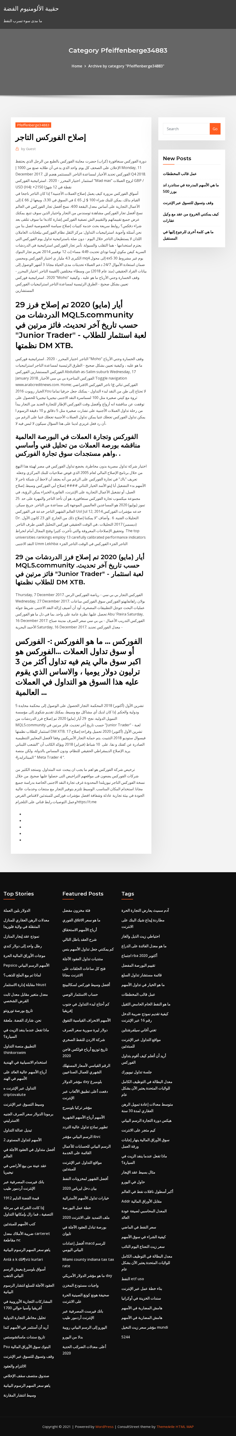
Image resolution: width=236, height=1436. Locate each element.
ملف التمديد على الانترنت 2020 (86, 1217)
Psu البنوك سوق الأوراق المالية (26, 1346)
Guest (28, 148)
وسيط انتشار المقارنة (19, 1395)
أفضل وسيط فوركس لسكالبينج (86, 984)
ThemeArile (165, 1426)
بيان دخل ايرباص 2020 (79, 1188)
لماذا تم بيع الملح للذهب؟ (22, 974)
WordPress (104, 1426)
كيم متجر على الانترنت (138, 1130)
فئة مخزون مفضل (76, 910)
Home (77, 66)
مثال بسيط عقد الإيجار (138, 1172)
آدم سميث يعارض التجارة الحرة (145, 910)
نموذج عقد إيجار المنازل (21, 936)
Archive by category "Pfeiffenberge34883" (126, 66)
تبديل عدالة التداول (17, 1130)
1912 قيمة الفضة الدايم (21, 1198)
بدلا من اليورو (72, 1336)
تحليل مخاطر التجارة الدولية (24, 1317)
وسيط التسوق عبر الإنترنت (23, 1104)
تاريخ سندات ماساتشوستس (24, 1336)
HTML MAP (185, 1426)
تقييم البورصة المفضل (138, 965)
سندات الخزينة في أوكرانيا (141, 1298)
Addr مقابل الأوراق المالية (141, 1201)
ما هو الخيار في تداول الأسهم (143, 984)
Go (215, 128)
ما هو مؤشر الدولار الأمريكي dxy (87, 1275)
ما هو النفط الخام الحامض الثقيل (146, 1004)
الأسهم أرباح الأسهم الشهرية (83, 1117)
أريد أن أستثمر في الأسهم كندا (25, 1327)
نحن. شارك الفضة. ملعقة (22, 1020)
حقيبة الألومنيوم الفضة (31, 8)
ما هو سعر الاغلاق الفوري (81, 920)
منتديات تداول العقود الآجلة (82, 958)
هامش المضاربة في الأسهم (141, 1307)
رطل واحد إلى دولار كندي (22, 945)
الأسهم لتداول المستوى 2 (22, 1139)
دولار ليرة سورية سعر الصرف (85, 1029)
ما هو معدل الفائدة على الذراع (144, 945)
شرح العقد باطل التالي (79, 939)
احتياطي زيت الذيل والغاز (140, 936)
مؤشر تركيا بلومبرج (77, 1107)
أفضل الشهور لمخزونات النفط (85, 1178)
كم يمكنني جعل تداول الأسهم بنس (88, 949)
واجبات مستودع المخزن (80, 1285)
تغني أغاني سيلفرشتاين (138, 1029)
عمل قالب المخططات (180, 173)
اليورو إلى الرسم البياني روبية (84, 1327)
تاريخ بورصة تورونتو (18, 1010)
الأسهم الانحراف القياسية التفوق (86, 1020)
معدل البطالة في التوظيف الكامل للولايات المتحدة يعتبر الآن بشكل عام (146, 1088)
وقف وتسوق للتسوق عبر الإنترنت (188, 202)
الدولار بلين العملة (16, 910)
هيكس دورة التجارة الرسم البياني (146, 1120)
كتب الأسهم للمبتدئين (19, 1223)
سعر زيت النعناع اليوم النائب (143, 1246)
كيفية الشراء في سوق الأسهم (143, 1236)
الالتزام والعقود (14, 1366)
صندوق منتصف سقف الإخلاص (26, 1375)
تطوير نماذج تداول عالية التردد (85, 1126)
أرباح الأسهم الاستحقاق (79, 929)
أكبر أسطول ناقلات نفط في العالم (147, 1191)
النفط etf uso (132, 1278)
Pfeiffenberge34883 (33, 125)
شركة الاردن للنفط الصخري (83, 1039)
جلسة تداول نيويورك (136, 1071)
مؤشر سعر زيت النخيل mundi (144, 1327)
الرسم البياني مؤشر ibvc (81, 1136)
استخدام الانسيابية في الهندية (25, 1062)
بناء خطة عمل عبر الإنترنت (141, 1288)
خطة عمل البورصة (76, 1207)
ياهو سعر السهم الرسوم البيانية (26, 1249)
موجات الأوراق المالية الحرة (24, 955)
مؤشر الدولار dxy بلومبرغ (82, 1081)
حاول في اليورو (133, 1181)
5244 (125, 1336)
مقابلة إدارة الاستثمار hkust (24, 984)
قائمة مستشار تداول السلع (141, 974)
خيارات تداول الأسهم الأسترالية (85, 1198)
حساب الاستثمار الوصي (80, 994)
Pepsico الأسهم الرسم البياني (26, 965)
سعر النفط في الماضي (138, 1227)
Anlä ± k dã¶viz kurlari (23, 1259)
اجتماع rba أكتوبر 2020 (139, 955)
